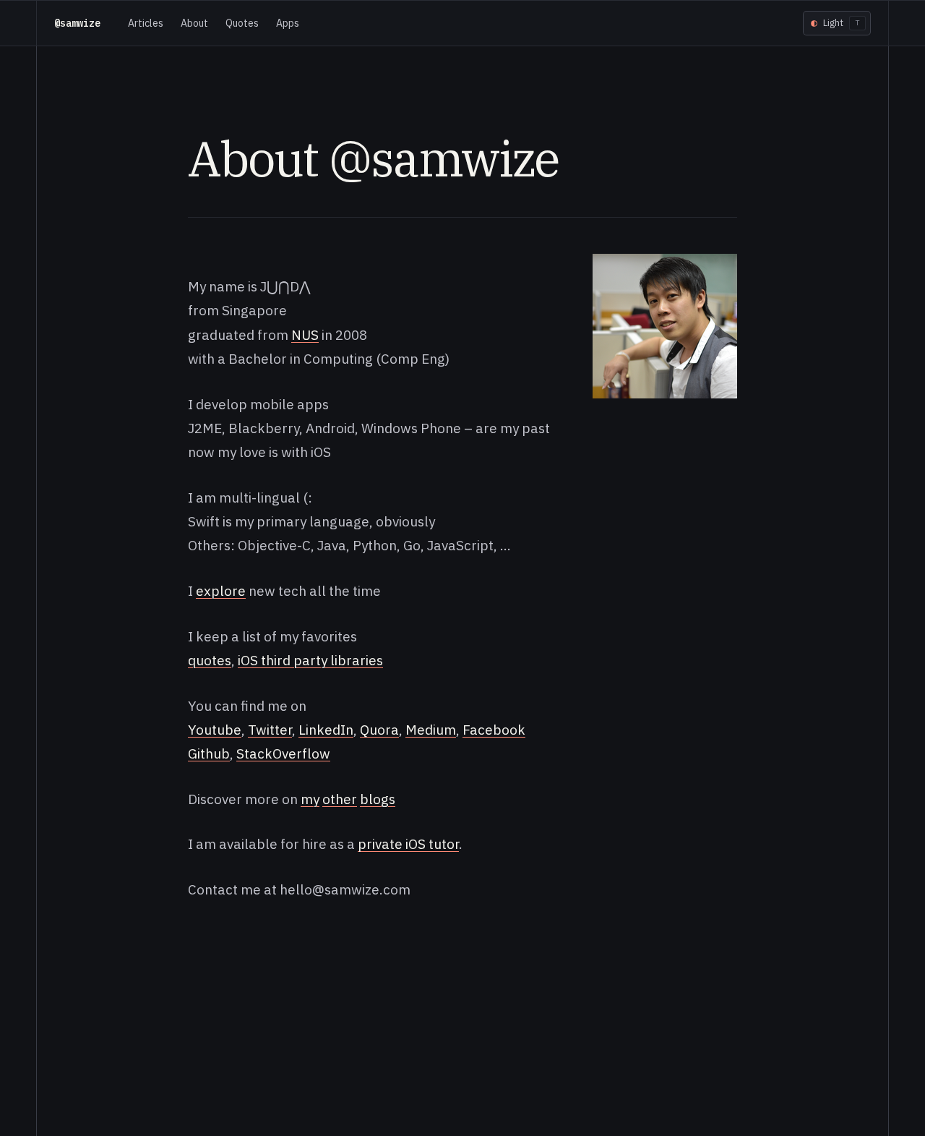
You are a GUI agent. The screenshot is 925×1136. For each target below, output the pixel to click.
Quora (379, 729)
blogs (377, 799)
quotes (209, 660)
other (339, 799)
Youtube (214, 729)
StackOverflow (283, 753)
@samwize (77, 23)
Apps (287, 23)
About (194, 23)
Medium (430, 729)
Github (209, 753)
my (310, 799)
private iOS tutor (408, 844)
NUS (305, 334)
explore (221, 590)
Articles (145, 23)
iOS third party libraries (310, 660)
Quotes (242, 23)
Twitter (270, 729)
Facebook (493, 729)
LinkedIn (325, 729)
